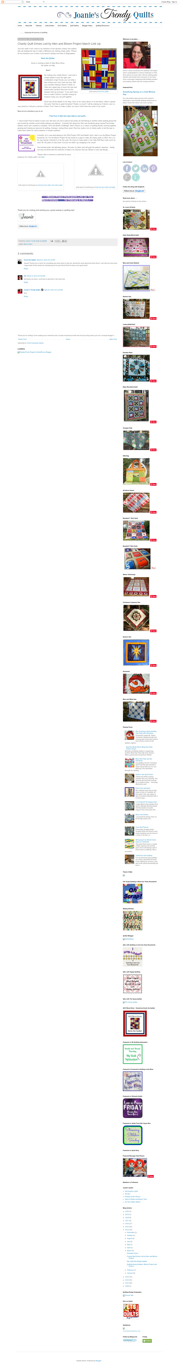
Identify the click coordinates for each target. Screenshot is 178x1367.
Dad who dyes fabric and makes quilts (50, 185)
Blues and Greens (142, 815)
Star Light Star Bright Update (137, 1261)
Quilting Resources (102, 26)
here (61, 200)
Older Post (113, 339)
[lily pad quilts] (131, 1319)
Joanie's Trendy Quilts (32, 290)
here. (43, 157)
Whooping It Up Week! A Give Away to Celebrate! (146, 841)
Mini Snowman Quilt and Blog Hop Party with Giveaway (146, 732)
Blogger (98, 1361)
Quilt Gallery (74, 26)
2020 (127, 1211)
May (128, 1244)
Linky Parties (49, 26)
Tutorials (39, 26)
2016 (127, 1224)
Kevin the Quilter (103, 91)
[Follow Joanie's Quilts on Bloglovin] (134, 192)
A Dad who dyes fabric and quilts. (105, 187)
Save (154, 229)
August (129, 1238)
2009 (127, 1286)
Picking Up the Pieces (132, 1197)
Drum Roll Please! (142, 827)
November (131, 1232)
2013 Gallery (62, 26)
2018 (127, 1218)
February (130, 1270)
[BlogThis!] (58, 241)
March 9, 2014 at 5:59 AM (36, 276)
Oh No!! (127, 1194)
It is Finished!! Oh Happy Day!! (146, 802)
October (130, 1235)
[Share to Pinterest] (66, 241)
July (128, 1241)
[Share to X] (61, 241)
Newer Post (22, 339)
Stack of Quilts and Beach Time (136, 1199)
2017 (127, 1221)
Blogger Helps (87, 26)
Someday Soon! (132, 1253)
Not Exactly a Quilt (131, 1191)
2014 (127, 1230)
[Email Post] (51, 241)
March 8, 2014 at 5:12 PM (46, 260)
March (129, 1251)
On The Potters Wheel (132, 1202)
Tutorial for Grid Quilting (144, 855)
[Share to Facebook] (63, 241)
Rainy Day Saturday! (143, 788)
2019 (127, 1214)
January (130, 1273)
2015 (127, 1227)
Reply (26, 269)
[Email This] (56, 241)
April (129, 1248)
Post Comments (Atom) (35, 343)
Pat (25, 276)
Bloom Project (28, 244)
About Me (28, 26)
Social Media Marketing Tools (131, 1331)
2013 (127, 1277)
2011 (127, 1283)
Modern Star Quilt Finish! (144, 774)
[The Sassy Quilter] (130, 1002)
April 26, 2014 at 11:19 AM (53, 290)
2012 (127, 1280)
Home (20, 26)
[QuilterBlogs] (128, 939)
